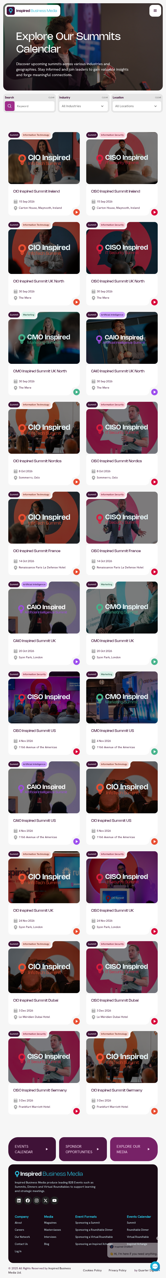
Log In (18, 1251)
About (18, 1222)
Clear (51, 97)
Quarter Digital (148, 1270)
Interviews (50, 1237)
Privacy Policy (117, 1270)
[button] (155, 11)
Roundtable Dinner (138, 1230)
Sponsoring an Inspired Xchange (94, 1244)
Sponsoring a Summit (87, 1222)
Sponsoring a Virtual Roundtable (94, 1237)
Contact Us (21, 1244)
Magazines (50, 1222)
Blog (46, 1244)
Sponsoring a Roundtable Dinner (94, 1230)
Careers (19, 1230)
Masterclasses (52, 1230)
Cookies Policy (92, 1270)
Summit (131, 1222)
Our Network (22, 1237)
